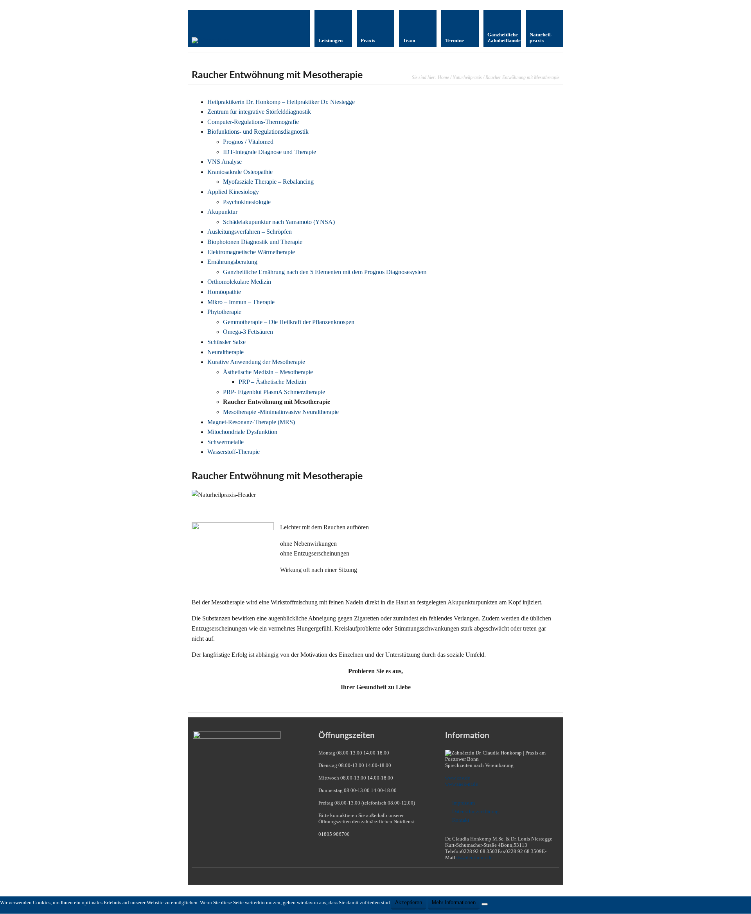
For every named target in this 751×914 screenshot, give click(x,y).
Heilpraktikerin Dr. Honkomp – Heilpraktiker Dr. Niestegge (281, 102)
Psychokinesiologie (247, 202)
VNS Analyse (224, 161)
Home (443, 77)
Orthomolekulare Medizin (239, 281)
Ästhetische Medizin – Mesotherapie (268, 372)
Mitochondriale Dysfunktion (242, 431)
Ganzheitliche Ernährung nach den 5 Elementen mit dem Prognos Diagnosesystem (324, 272)
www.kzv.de (457, 778)
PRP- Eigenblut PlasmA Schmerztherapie (274, 392)
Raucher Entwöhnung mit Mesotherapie (276, 401)
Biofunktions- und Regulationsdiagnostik (258, 131)
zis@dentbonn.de (473, 857)
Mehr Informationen (454, 902)
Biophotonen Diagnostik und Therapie (254, 241)
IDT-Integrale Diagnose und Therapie (269, 152)
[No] (485, 904)
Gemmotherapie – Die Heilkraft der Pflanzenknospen (288, 322)
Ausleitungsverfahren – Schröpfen (249, 231)
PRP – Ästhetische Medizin (272, 381)
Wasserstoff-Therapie (233, 451)
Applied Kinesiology (233, 191)
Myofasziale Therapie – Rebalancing (268, 181)
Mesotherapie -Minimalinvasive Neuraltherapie (281, 412)
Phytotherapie (224, 311)
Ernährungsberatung (232, 261)
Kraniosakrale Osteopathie (240, 171)
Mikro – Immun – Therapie (241, 302)
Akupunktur (222, 211)
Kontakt (460, 820)
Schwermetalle (225, 442)
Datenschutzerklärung (475, 811)
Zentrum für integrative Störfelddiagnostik (259, 111)
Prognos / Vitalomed (248, 141)
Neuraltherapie (225, 352)
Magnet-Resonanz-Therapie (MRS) (251, 422)
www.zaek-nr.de (461, 784)
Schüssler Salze (226, 342)
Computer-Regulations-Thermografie (253, 121)
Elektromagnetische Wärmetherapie (251, 252)
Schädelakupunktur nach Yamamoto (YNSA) (279, 222)
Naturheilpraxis (467, 77)
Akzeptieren (408, 902)
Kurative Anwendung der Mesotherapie (256, 361)
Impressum (463, 803)
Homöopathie (224, 292)
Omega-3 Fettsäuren (248, 331)
